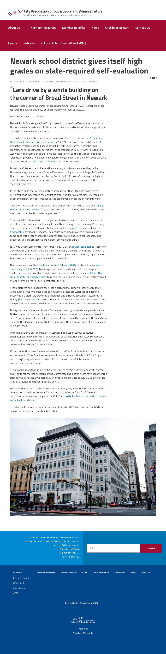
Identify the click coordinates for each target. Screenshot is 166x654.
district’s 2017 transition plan (45, 161)
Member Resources (43, 27)
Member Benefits (73, 27)
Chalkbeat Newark (117, 27)
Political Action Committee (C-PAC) (63, 43)
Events (12, 43)
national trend (19, 232)
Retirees (29, 43)
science (96, 228)
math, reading (79, 228)
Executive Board (21, 578)
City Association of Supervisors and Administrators (63, 11)
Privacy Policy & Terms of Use (83, 633)
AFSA (15, 593)
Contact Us (142, 27)
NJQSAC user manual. (25, 299)
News (95, 27)
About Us (14, 27)
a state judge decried (82, 247)
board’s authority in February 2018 (57, 265)
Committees (19, 588)
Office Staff (18, 583)
